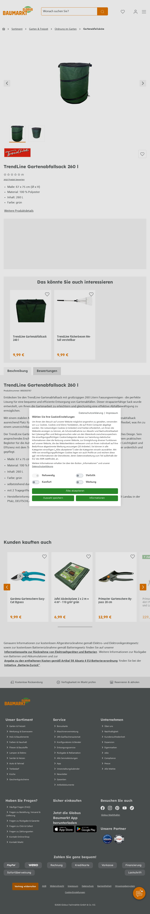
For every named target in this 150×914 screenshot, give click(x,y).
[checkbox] (35, 475)
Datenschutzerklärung (91, 413)
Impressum (112, 413)
